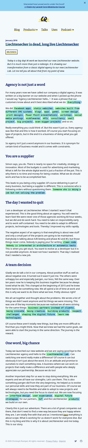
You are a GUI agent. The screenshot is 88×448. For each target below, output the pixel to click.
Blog (17, 29)
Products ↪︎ (30, 29)
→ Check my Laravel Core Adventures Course (44, 7)
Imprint (62, 441)
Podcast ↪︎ (67, 29)
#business (11, 52)
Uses (54, 29)
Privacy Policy (52, 441)
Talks (44, 29)
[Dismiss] (84, 2)
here (65, 414)
